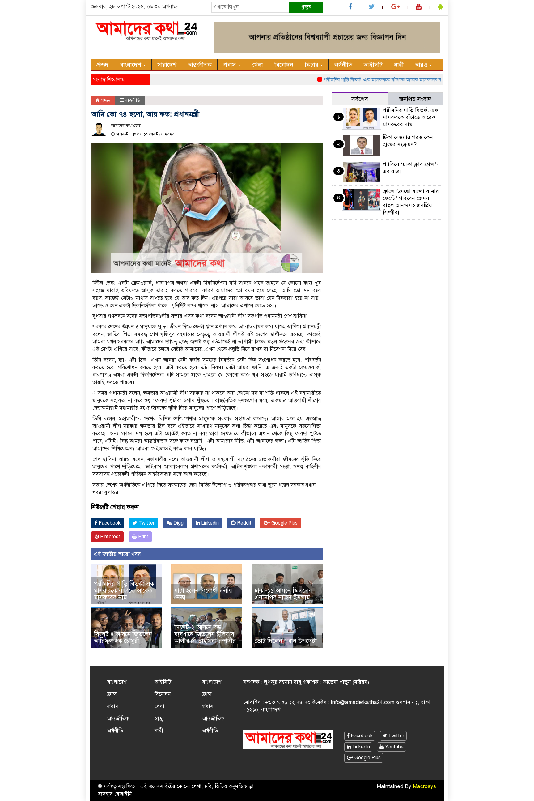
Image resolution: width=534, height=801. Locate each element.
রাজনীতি (132, 100)
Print (142, 537)
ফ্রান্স (112, 694)
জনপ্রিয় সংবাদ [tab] (415, 99)
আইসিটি (373, 64)
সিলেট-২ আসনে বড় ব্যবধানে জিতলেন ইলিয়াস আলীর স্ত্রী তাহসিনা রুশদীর (205, 634)
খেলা (257, 64)
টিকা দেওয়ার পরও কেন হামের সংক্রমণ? (408, 141)
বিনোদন (283, 64)
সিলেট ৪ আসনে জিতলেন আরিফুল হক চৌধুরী (123, 637)
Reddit (244, 523)
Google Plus (284, 523)
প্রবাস (230, 64)
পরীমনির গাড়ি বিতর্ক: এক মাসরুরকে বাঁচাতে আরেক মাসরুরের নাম (370, 80)
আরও (422, 64)
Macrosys (424, 786)
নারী (399, 64)
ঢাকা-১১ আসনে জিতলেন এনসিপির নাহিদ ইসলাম (283, 594)
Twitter (146, 523)
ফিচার (312, 64)
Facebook (109, 523)
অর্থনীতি (343, 64)
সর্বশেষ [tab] (359, 99)
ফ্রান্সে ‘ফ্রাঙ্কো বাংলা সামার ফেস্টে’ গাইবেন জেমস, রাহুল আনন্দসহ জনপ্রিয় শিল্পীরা (411, 202)
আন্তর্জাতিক (200, 64)
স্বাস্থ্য (159, 718)
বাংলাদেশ (131, 64)
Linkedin (209, 523)
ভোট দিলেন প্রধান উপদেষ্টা (286, 641)
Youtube (394, 747)
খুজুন (306, 7)
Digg (178, 523)
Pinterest (109, 537)
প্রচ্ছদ (102, 64)
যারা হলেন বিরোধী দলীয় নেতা (203, 594)
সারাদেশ (166, 64)
